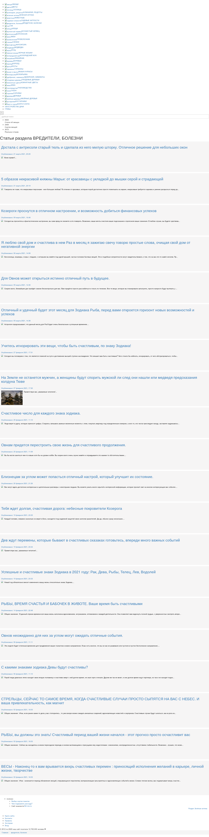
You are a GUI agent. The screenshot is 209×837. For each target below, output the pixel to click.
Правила (8, 820)
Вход (7, 825)
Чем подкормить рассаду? (21, 803)
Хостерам (9, 823)
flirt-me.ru (28, 806)
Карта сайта (9, 816)
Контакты (8, 818)
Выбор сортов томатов (20, 801)
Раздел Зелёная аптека (197, 808)
